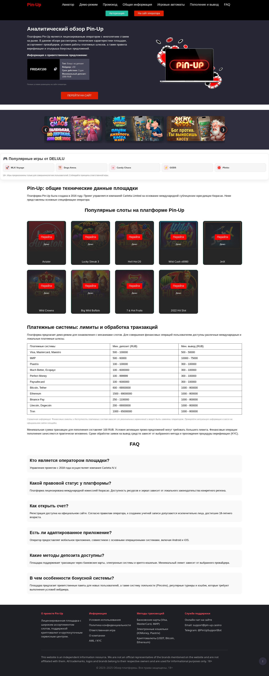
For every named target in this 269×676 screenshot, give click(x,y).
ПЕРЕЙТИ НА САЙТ (79, 95)
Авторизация (116, 13)
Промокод (110, 4)
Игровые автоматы (171, 4)
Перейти (46, 237)
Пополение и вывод (204, 4)
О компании (97, 635)
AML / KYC (95, 640)
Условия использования (105, 620)
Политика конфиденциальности (110, 625)
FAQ (227, 4)
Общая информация (137, 4)
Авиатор (68, 4)
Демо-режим (88, 4)
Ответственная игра (102, 630)
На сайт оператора (149, 13)
